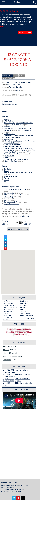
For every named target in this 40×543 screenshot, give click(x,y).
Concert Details (7, 75)
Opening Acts (9, 305)
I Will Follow (8, 121)
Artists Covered (10, 311)
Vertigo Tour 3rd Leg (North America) (19, 82)
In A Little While (9, 134)
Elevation (7, 126)
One (6, 161)
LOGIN (6, 313)
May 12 (6, 353)
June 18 (6, 346)
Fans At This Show (8, 78)
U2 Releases (8, 309)
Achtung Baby (8, 197)
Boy (5, 198)
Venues (23, 311)
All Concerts (8, 303)
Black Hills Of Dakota (11, 143)
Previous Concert (5, 222)
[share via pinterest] (5, 248)
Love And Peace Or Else (13, 145)
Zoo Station (8, 169)
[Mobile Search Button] (34, 2)
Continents (24, 301)
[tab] (7, 75)
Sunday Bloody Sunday (13, 146)
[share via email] (5, 236)
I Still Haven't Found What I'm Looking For (18, 135)
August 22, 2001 (8, 379)
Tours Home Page (27, 318)
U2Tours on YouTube (19, 389)
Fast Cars (7, 178)
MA (13, 372)
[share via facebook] (5, 242)
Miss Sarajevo (9, 156)
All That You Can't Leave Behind (14, 195)
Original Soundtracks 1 (11, 204)
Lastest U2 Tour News (9, 318)
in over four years (24, 216)
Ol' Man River (12, 161)
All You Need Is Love (25, 172)
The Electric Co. (9, 123)
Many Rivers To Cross (25, 130)
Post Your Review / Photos (18, 229)
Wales (5, 385)
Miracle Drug (8, 139)
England (12, 376)
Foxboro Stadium (21, 370)
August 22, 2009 (9, 383)
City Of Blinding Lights (12, 137)
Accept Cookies (25, 32)
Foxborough (7, 372)
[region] (18, 272)
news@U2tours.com (17, 489)
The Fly (6, 171)
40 (5, 181)
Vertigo (6, 119)
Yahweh (6, 180)
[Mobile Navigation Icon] (3, 2)
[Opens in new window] (14, 499)
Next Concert (27, 222)
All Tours (7, 301)
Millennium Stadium (22, 383)
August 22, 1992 (8, 370)
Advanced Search (26, 315)
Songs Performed (10, 307)
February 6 (7, 360)
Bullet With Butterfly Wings (24, 123)
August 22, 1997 (8, 374)
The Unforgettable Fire (11, 202)
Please (23, 150)
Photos (15, 75)
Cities (22, 309)
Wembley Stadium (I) (22, 374)
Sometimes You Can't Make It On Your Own (20, 141)
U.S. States (24, 305)
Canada (19, 87)
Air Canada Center (13, 85)
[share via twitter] (5, 239)
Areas (22, 307)
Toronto (12, 87)
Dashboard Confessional (10, 104)
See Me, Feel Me (16, 125)
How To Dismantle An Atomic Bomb (15, 189)
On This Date (19, 366)
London (5, 376)
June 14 (6, 350)
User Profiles (25, 313)
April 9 (5, 356)
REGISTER (7, 315)
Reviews (22, 75)
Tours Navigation (19, 297)
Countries (24, 303)
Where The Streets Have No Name (16, 159)
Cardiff (32, 383)
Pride (6, 157)
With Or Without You (11, 172)
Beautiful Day (8, 128)
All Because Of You (10, 176)
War (5, 200)
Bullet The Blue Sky (11, 148)
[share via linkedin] (5, 245)
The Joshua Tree (9, 193)
